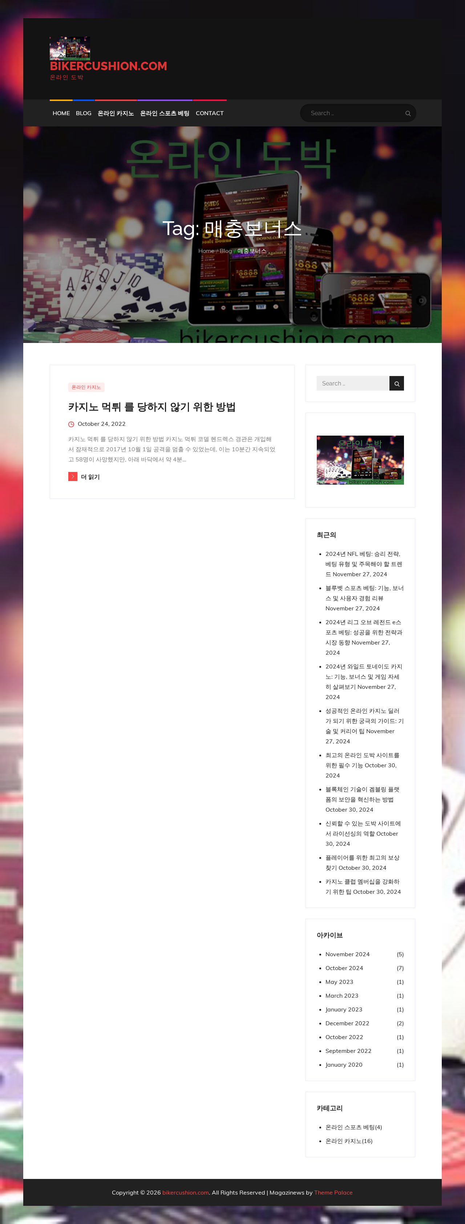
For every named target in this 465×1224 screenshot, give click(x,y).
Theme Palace (333, 1192)
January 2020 (344, 1064)
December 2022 (347, 1023)
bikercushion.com (108, 66)
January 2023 (344, 1009)
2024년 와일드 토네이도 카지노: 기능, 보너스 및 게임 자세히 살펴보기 (364, 676)
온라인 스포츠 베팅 (165, 113)
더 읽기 (90, 476)
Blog (84, 113)
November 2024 (348, 954)
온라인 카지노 (116, 113)
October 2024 (344, 967)
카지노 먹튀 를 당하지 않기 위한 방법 (152, 407)
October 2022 (344, 1037)
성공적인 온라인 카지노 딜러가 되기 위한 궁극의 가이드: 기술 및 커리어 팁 (365, 721)
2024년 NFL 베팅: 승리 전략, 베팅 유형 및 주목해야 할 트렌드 (364, 564)
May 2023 (339, 981)
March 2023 (342, 995)
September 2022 (349, 1050)
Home (61, 113)
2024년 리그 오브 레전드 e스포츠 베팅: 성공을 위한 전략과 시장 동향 (364, 632)
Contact (210, 113)
